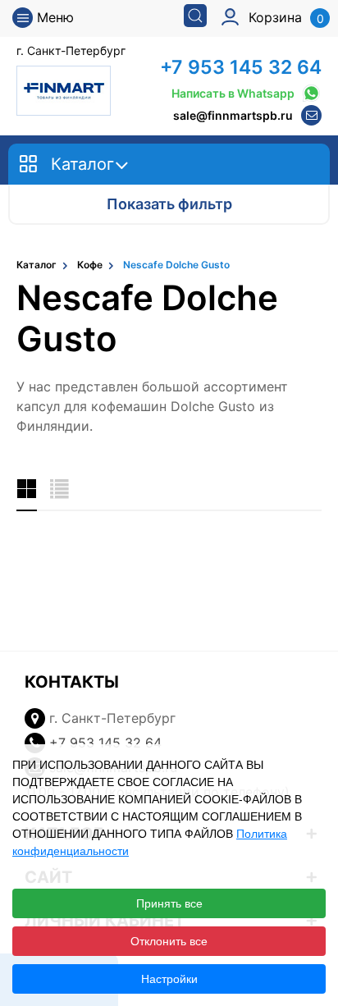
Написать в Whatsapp (233, 93)
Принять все (169, 903)
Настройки (169, 978)
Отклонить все (169, 941)
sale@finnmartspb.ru (233, 115)
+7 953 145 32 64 (241, 67)
